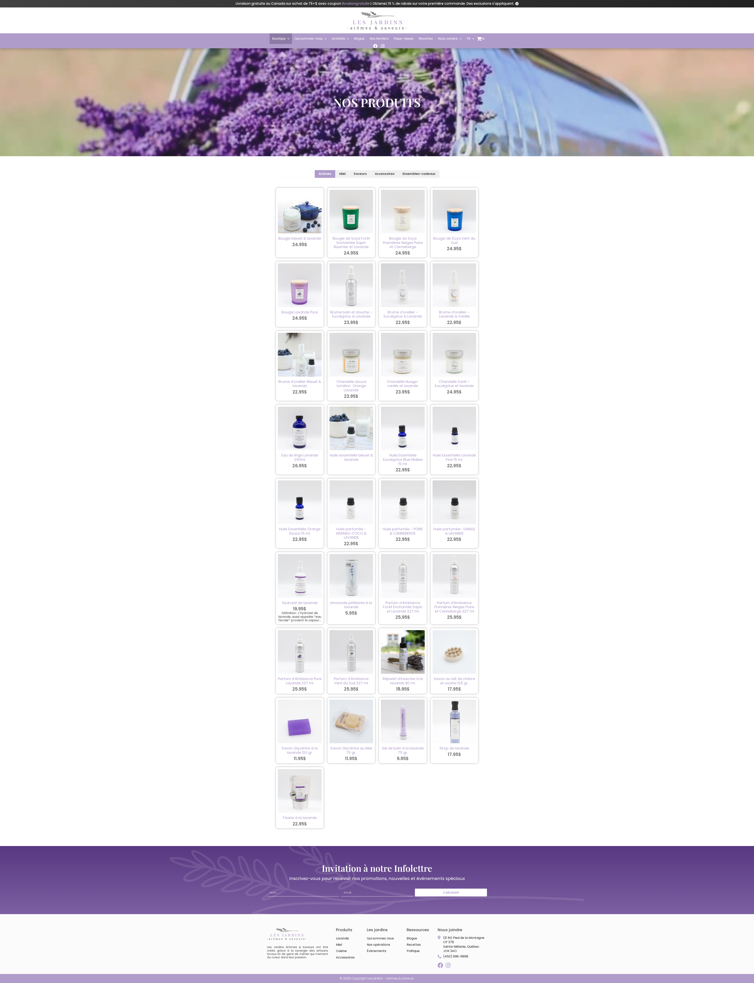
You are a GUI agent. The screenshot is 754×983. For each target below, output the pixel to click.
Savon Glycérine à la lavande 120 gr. (300, 750)
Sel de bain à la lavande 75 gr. (403, 750)
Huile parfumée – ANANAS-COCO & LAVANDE (351, 533)
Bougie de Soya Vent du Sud (454, 240)
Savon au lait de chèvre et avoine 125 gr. (454, 680)
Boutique (278, 38)
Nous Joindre (448, 38)
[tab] (325, 174)
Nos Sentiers (379, 38)
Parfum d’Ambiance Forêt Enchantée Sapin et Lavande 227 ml (402, 607)
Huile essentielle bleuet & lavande (351, 457)
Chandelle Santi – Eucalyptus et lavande (454, 383)
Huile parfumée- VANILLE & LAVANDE (454, 531)
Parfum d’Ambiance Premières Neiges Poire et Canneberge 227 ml (454, 607)
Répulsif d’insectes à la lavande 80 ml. (403, 680)
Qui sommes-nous (309, 38)
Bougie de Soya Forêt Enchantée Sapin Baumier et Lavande (351, 242)
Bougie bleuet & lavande (299, 238)
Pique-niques (404, 38)
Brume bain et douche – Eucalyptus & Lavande (351, 314)
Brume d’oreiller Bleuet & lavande (299, 383)
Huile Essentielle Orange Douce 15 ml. (299, 531)
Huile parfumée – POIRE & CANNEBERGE (403, 531)
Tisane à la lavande (300, 817)
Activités (338, 38)
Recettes (426, 38)
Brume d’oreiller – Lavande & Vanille (454, 314)
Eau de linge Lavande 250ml (299, 457)
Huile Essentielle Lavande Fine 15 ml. (454, 457)
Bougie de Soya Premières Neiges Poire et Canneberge (403, 242)
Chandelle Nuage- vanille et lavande (403, 383)
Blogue (359, 38)
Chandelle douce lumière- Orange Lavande (351, 385)
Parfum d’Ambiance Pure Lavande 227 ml (299, 680)
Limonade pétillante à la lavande (351, 605)
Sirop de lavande (454, 748)
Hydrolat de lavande (300, 602)
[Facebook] (375, 46)
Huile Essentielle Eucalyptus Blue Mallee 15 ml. (403, 459)
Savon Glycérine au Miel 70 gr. (351, 750)
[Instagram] (382, 46)
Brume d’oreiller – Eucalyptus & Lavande (403, 314)
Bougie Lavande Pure (300, 312)
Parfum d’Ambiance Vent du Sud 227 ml (351, 680)
